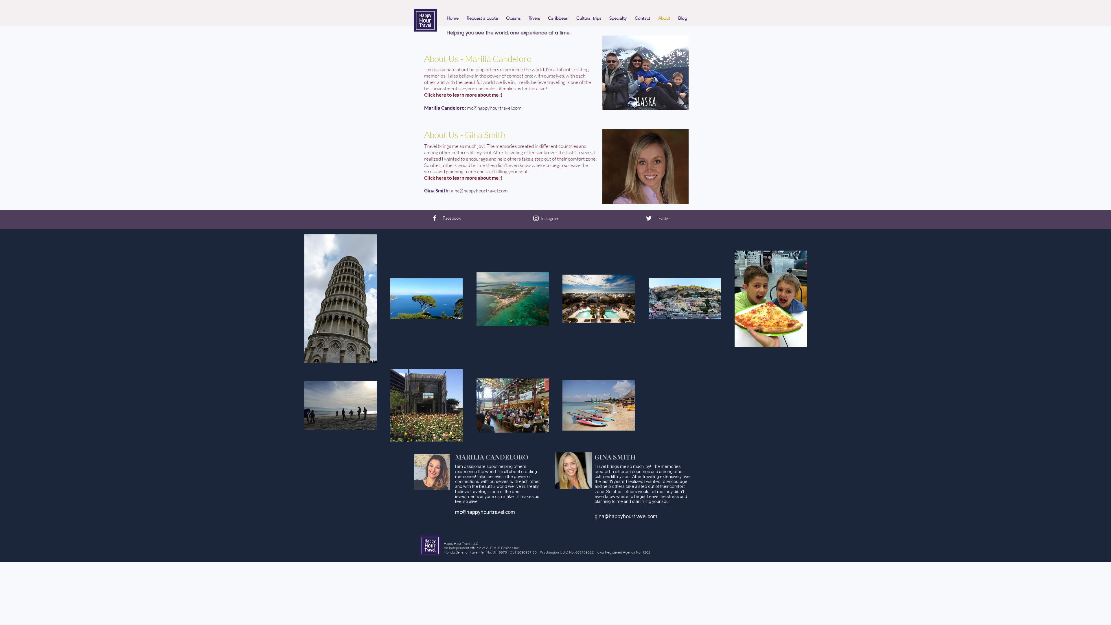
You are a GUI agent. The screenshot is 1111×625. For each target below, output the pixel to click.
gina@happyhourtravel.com (479, 191)
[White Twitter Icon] (648, 218)
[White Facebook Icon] (434, 218)
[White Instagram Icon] (536, 218)
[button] (588, 18)
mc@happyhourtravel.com (494, 108)
